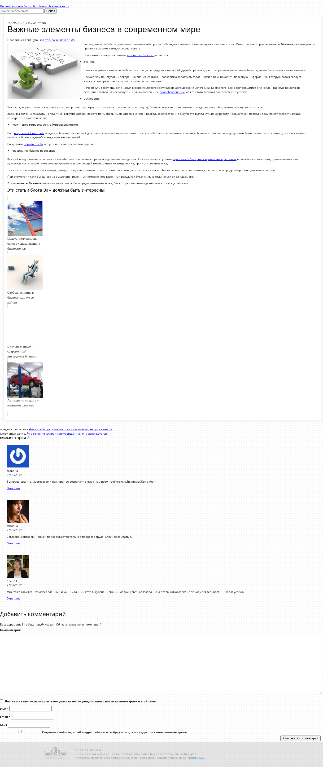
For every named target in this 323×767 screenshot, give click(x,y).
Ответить (13, 488)
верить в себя (33, 144)
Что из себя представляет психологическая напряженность (70, 429)
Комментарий (10, 630)
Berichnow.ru (197, 757)
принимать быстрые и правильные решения (204, 159)
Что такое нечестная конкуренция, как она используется (67, 434)
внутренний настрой (29, 133)
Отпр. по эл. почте (55, 40)
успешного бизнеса (140, 55)
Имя (4, 709)
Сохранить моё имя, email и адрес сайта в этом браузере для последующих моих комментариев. (115, 732)
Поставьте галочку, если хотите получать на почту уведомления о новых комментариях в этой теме (80, 701)
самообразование (172, 92)
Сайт (3, 725)
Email (5, 717)
